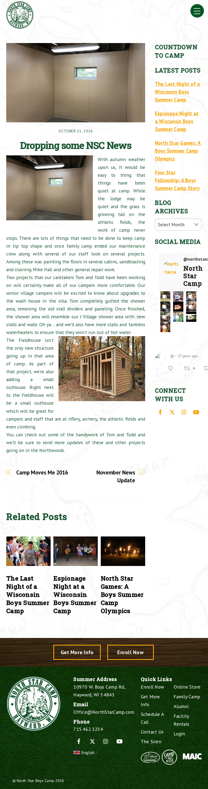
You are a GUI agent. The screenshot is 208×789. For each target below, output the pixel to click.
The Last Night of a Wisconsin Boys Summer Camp (27, 594)
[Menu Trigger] (197, 11)
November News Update (115, 476)
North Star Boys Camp (35, 780)
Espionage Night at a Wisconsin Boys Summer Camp (74, 594)
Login (179, 734)
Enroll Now (130, 652)
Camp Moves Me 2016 (42, 472)
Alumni (181, 706)
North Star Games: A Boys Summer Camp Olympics (122, 594)
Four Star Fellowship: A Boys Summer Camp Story (177, 180)
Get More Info (77, 652)
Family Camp (187, 696)
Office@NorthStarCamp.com (103, 712)
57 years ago (188, 356)
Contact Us (152, 732)
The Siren (151, 741)
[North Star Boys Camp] (19, 26)
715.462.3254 (88, 729)
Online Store (187, 687)
